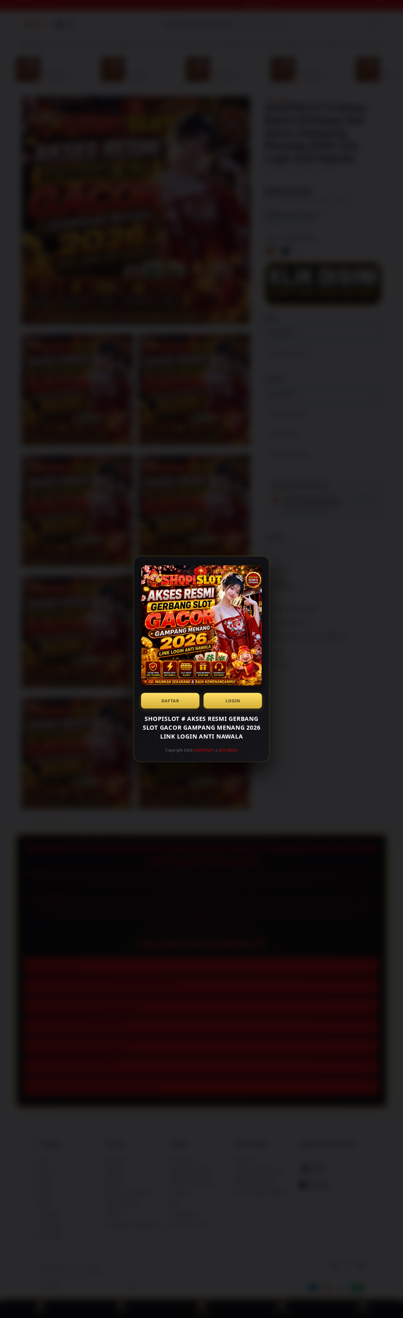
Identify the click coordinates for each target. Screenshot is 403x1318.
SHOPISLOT (204, 750)
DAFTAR (170, 700)
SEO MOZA (227, 750)
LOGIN (232, 700)
